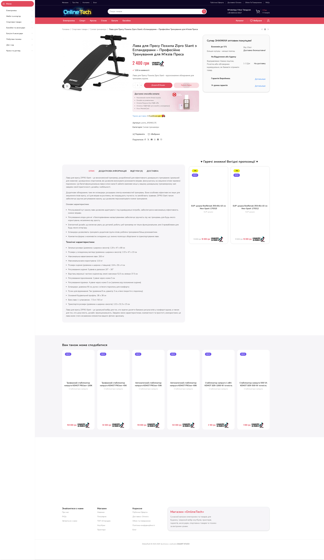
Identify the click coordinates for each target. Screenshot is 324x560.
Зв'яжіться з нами (69, 521)
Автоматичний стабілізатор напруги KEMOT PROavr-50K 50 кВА (148, 385)
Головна (65, 29)
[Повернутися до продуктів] (265, 29)
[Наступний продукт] (268, 29)
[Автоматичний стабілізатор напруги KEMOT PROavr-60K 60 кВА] (183, 366)
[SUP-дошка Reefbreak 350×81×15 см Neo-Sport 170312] (250, 185)
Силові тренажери (98, 29)
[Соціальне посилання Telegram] (158, 139)
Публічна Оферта (140, 512)
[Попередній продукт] (262, 29)
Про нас (65, 512)
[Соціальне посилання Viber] (161, 139)
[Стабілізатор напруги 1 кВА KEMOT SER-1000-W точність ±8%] (218, 366)
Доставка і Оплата (140, 516)
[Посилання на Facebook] (145, 139)
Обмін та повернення (141, 521)
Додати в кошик (158, 85)
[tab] (92, 171)
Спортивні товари (80, 29)
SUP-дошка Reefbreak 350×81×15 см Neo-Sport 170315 (208, 207)
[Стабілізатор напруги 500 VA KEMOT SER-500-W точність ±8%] (253, 366)
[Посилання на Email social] (151, 139)
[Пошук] (204, 11)
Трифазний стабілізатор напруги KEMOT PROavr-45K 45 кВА (113, 385)
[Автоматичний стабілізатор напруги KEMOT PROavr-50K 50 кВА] (148, 366)
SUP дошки (208, 212)
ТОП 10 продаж (104, 521)
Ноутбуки (101, 525)
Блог (134, 529)
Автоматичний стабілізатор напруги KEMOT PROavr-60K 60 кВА (183, 385)
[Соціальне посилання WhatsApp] (154, 139)
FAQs (64, 516)
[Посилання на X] (148, 139)
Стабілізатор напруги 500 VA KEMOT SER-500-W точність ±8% (253, 385)
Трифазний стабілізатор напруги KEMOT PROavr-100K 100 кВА (78, 385)
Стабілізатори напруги (78, 389)
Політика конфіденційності (144, 525)
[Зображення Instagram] (86, 463)
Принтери (101, 529)
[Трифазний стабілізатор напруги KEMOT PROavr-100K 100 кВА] (78, 366)
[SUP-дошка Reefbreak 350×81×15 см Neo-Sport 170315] (208, 185)
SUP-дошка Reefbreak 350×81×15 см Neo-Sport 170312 (250, 207)
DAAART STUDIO (183, 544)
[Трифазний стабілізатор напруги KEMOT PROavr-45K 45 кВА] (113, 366)
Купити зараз (186, 85)
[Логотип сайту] (77, 11)
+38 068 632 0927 (234, 13)
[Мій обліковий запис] (268, 20)
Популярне (101, 516)
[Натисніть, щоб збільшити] (67, 86)
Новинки (101, 512)
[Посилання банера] (236, 106)
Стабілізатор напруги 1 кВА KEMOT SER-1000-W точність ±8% (218, 385)
